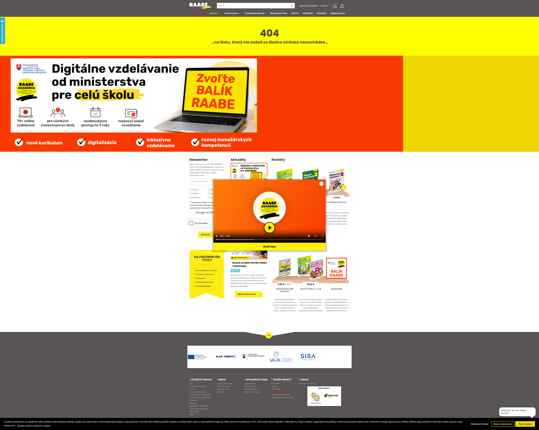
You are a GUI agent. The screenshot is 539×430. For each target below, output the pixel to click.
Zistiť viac (269, 246)
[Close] (321, 184)
